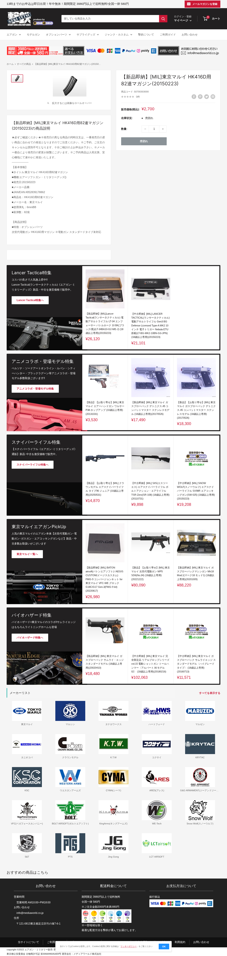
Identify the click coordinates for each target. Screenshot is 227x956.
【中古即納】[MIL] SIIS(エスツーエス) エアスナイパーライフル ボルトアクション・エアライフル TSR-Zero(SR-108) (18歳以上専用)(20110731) (150, 491)
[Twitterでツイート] (206, 96)
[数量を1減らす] (145, 128)
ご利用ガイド (168, 34)
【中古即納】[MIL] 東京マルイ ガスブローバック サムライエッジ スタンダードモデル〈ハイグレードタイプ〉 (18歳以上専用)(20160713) (196, 664)
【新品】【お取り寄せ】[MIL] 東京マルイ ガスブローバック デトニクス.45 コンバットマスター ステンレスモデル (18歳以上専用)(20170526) (196, 410)
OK (164, 946)
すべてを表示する (210, 693)
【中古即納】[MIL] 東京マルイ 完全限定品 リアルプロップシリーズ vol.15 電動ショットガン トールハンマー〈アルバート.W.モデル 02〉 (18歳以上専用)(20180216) (150, 664)
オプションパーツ (56, 34)
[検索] (163, 18)
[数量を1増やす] (162, 128)
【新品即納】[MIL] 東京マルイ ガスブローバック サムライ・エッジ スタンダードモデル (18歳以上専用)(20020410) (105, 662)
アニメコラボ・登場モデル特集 (35, 388)
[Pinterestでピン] (200, 96)
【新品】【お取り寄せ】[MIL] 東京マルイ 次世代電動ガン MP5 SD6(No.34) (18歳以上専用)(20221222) (150, 573)
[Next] (219, 392)
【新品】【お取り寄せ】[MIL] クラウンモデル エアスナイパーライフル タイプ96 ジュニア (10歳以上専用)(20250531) (105, 489)
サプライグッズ (86, 34)
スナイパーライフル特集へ (33, 464)
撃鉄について (146, 34)
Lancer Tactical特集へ (30, 300)
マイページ (181, 20)
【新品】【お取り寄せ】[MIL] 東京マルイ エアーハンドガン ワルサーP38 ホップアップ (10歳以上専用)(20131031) (105, 408)
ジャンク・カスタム (117, 34)
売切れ (144, 141)
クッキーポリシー (129, 946)
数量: (124, 128)
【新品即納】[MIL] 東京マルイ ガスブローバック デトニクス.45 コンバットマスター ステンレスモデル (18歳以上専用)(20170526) (150, 408)
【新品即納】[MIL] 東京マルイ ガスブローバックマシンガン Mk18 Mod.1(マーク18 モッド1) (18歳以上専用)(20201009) (195, 573)
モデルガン (33, 34)
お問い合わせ (190, 34)
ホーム (10, 64)
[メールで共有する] (213, 96)
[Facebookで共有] (194, 96)
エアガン (12, 34)
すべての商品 (24, 64)
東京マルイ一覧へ (27, 554)
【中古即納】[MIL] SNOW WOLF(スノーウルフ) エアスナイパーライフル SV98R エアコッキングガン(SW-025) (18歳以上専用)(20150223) (196, 491)
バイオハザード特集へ (30, 637)
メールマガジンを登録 (204, 3)
